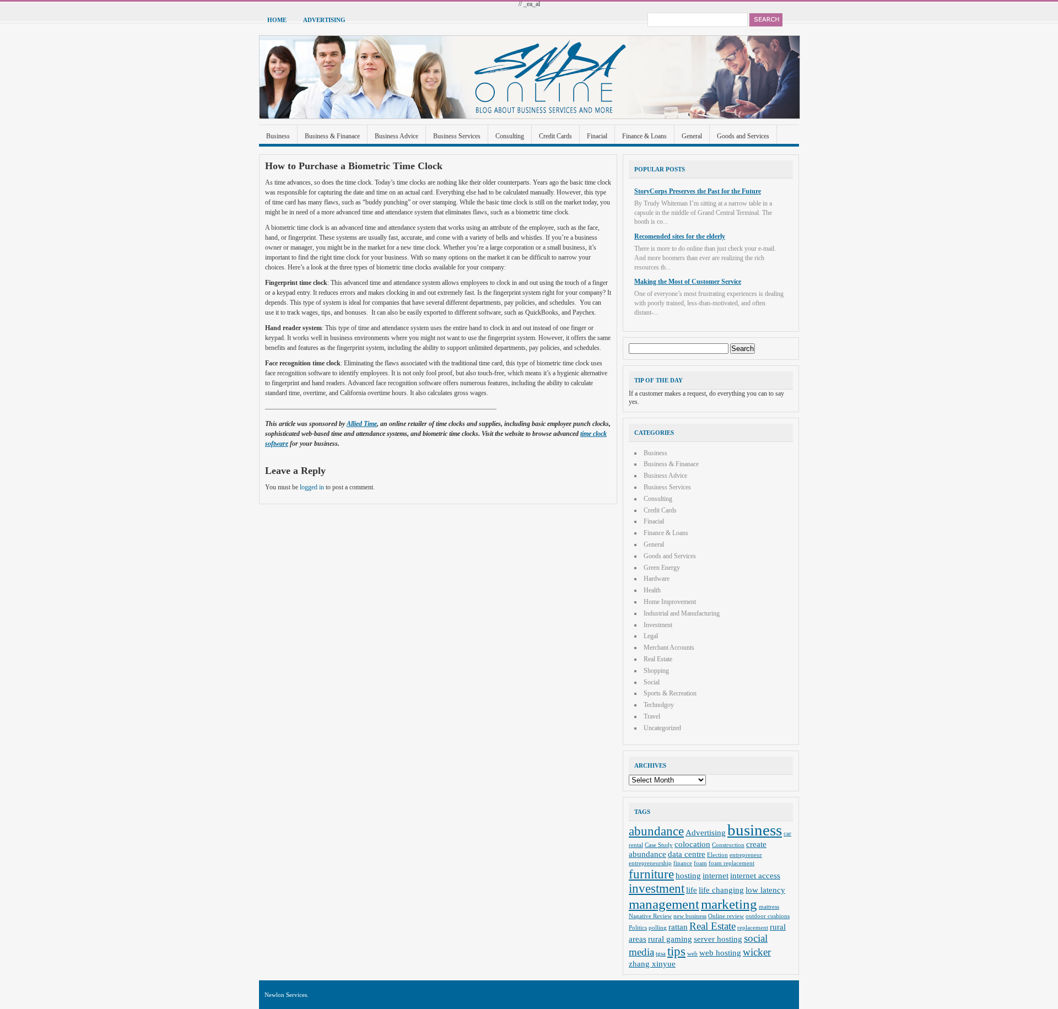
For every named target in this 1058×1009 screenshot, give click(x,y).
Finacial (597, 136)
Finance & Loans (644, 136)
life (691, 889)
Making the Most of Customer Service (687, 281)
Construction (728, 845)
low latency (765, 889)
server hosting (718, 938)
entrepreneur (746, 855)
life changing (721, 889)
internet (715, 875)
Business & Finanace (332, 136)
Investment (658, 625)
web (692, 954)
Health (652, 590)
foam (700, 863)
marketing (729, 903)
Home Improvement (670, 602)
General (692, 136)
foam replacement (731, 863)
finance (682, 863)
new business (689, 916)
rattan (678, 926)
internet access (755, 875)
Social (652, 682)
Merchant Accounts (669, 647)
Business (278, 136)
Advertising (324, 20)
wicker (757, 952)
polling (658, 928)
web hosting (720, 952)
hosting (688, 875)
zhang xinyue (652, 963)
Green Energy (662, 567)
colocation (692, 844)
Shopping (656, 671)
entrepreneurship (650, 863)
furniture (651, 874)
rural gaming (670, 938)
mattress (769, 907)
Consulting (509, 136)
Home (277, 20)
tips (676, 951)
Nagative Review (650, 916)
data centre (686, 854)
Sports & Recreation (670, 693)
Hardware (657, 578)
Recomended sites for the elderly (679, 236)
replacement (752, 928)
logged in (312, 487)
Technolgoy (659, 705)
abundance (656, 831)
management (664, 903)
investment (656, 888)
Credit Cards (555, 136)
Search (765, 20)
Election (717, 855)
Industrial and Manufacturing (682, 613)
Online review (726, 916)
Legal (651, 636)
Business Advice (396, 136)
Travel (652, 716)
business (754, 830)
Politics (638, 928)
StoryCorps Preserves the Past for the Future (697, 191)
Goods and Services (743, 136)
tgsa (661, 954)
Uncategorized (662, 728)
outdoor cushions (768, 916)
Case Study (659, 845)
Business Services (457, 136)
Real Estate (658, 659)
